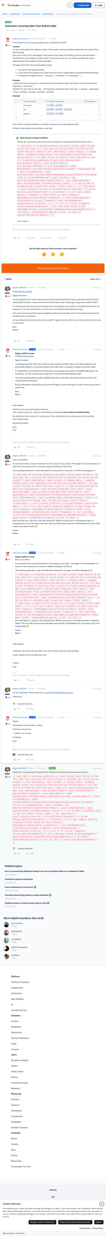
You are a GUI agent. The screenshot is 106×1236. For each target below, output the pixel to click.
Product (15, 1021)
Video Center (17, 1071)
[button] (3, 5)
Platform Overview (20, 982)
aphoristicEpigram (19, 947)
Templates (16, 1121)
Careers (14, 1144)
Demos (14, 1077)
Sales (13, 1043)
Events (14, 1065)
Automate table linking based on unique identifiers (26, 895)
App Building (17, 998)
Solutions (15, 1015)
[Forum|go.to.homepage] (19, 5)
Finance (15, 1049)
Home (4, 14)
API (53, 1197)
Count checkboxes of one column (19, 887)
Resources (16, 1093)
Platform (15, 976)
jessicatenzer (17, 923)
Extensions (16, 993)
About (14, 1138)
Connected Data (19, 1010)
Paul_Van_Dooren (20, 38)
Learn (14, 1054)
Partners (15, 1099)
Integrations (17, 987)
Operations (16, 1032)
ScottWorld (16, 939)
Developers (16, 1110)
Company (15, 1132)
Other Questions (12, 890)
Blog (13, 1149)
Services (15, 1105)
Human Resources (20, 1038)
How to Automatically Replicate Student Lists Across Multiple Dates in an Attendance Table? (44, 871)
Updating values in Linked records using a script (25, 903)
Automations (47, 14)
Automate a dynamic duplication (19, 879)
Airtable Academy (19, 1060)
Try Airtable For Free (21, 1166)
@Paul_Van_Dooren (23, 291)
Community (15, 14)
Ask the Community (31, 14)
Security (53, 1190)
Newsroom (16, 1160)
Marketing (16, 1026)
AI (12, 1004)
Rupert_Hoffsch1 (20, 287)
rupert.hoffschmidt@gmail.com (59, 692)
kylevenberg (16, 931)
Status (14, 1155)
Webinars (15, 1088)
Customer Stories (19, 1082)
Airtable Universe (19, 1127)
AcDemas (15, 955)
